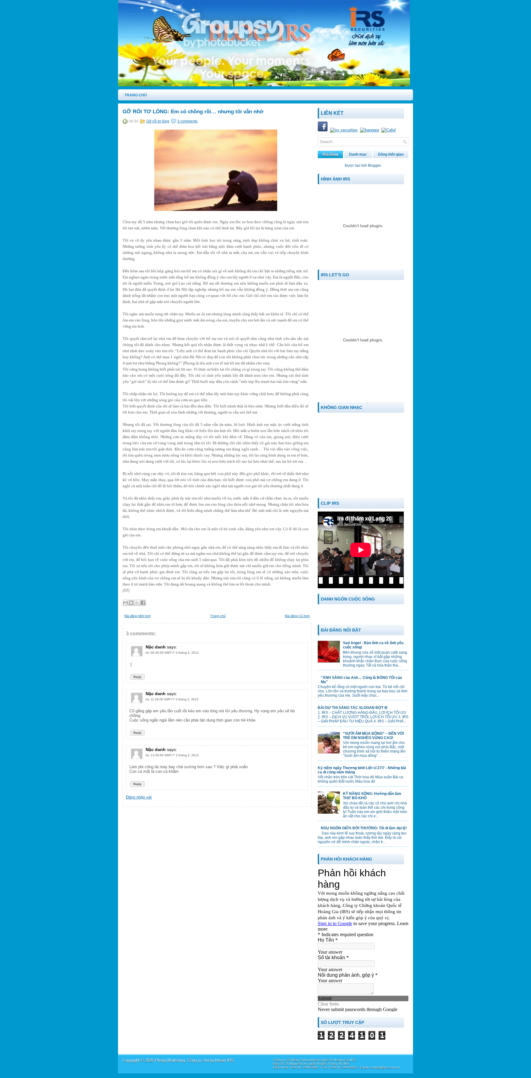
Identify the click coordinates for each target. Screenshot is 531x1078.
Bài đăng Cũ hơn (297, 616)
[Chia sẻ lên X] (137, 603)
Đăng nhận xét (139, 797)
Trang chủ (218, 616)
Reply (137, 677)
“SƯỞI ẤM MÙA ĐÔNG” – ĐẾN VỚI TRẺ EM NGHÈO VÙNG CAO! (373, 735)
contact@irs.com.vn (385, 1067)
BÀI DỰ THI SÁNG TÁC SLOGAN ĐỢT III (352, 708)
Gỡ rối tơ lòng (157, 121)
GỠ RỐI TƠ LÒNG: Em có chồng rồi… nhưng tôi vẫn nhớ (193, 112)
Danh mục (358, 154)
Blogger (374, 165)
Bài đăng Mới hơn (137, 616)
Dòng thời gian (390, 154)
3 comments (187, 121)
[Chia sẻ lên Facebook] (143, 603)
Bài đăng (330, 154)
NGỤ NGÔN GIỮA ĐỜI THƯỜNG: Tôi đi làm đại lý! (364, 828)
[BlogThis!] (131, 603)
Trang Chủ (135, 95)
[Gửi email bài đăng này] (125, 603)
